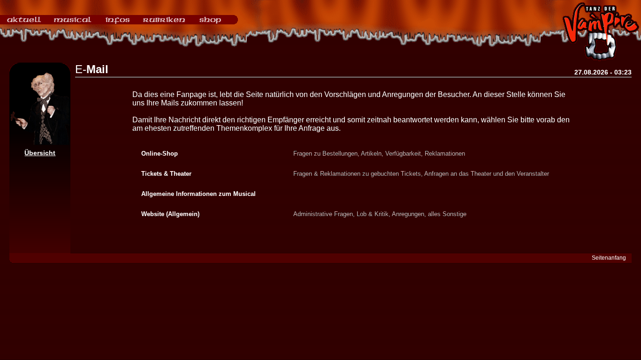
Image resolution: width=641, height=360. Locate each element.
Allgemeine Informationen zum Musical (198, 193)
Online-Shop (159, 153)
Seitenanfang (609, 258)
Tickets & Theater (166, 173)
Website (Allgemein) (170, 214)
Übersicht (39, 153)
